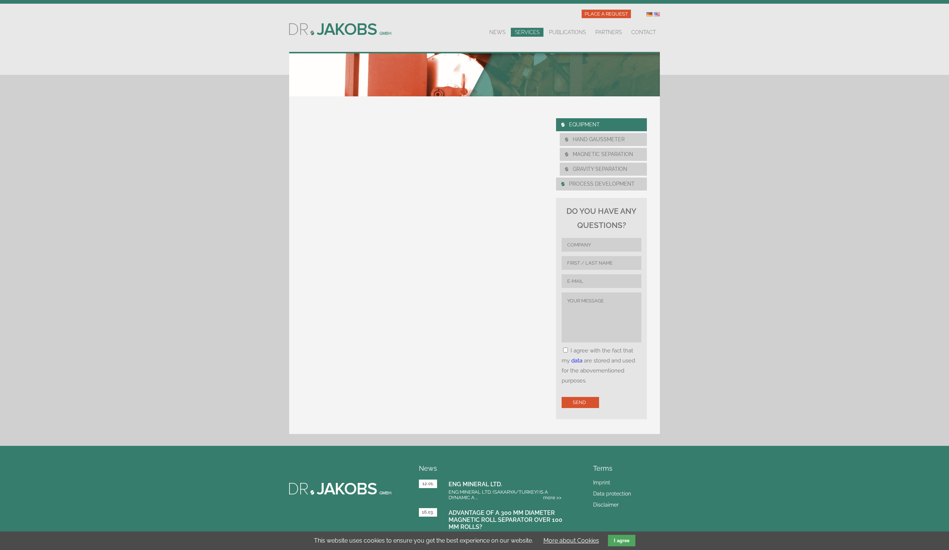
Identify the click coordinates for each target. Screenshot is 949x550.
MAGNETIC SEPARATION (603, 154)
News (497, 32)
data (576, 360)
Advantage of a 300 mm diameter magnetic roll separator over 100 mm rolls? (505, 519)
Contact (643, 32)
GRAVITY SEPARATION (600, 169)
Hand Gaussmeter (599, 139)
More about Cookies (571, 540)
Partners (608, 32)
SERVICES (527, 32)
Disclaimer (606, 505)
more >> (552, 497)
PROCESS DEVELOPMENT (602, 184)
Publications (567, 32)
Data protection (612, 494)
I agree (621, 540)
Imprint (601, 483)
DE (649, 14)
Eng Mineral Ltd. (475, 484)
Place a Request (606, 14)
